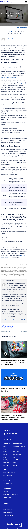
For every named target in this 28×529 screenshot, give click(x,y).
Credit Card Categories (9, 473)
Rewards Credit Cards (8, 475)
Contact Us (6, 500)
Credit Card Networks (8, 481)
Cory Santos (10, 38)
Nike (4, 457)
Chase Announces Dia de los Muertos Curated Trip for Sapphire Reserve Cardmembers (13, 417)
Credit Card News (10, 32)
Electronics (15, 449)
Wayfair (5, 452)
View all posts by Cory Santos (9, 320)
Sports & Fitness (16, 460)
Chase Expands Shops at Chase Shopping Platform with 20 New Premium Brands (13, 362)
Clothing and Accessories (18, 446)
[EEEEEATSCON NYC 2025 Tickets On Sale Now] (14, 377)
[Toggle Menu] (26, 2)
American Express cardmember (8, 77)
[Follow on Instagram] (10, 434)
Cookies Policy (7, 497)
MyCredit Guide (8, 68)
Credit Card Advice (8, 515)
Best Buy (5, 460)
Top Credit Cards (7, 484)
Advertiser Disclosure (22, 27)
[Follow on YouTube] (16, 434)
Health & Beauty (16, 454)
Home (3, 32)
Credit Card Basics (7, 510)
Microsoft (5, 454)
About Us (5, 492)
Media (14, 457)
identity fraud (4, 151)
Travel (14, 463)
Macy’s (5, 449)
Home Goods (15, 452)
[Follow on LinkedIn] (4, 434)
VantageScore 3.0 (21, 84)
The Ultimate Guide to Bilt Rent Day (13, 261)
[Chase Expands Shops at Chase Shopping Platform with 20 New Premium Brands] (14, 349)
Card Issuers (6, 478)
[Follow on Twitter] (7, 434)
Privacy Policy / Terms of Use (10, 494)
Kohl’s (5, 446)
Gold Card (6, 257)
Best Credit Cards (7, 512)
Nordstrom (6, 463)
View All (5, 466)
